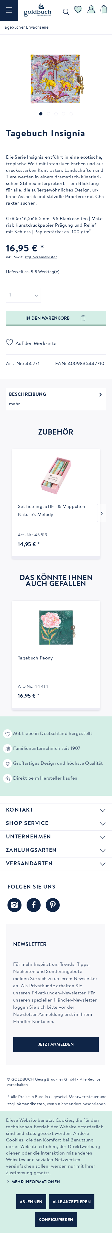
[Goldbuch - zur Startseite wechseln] (37, 10)
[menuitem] (9, 10)
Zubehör (55, 433)
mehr (14, 404)
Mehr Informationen (35, 1182)
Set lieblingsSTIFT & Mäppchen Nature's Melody (51, 510)
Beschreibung (27, 394)
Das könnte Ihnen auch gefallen (56, 581)
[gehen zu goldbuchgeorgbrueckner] (53, 905)
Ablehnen (31, 1202)
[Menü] (9, 10)
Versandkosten (31, 1104)
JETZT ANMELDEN (56, 1045)
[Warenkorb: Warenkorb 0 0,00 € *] (105, 10)
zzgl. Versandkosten (41, 257)
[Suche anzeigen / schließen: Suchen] (65, 10)
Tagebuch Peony (35, 658)
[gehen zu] (40, 113)
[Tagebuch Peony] (56, 627)
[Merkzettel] (78, 10)
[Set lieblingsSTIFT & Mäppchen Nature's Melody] (56, 476)
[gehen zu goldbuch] (14, 905)
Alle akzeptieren (72, 1202)
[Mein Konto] (91, 10)
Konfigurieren (56, 1220)
